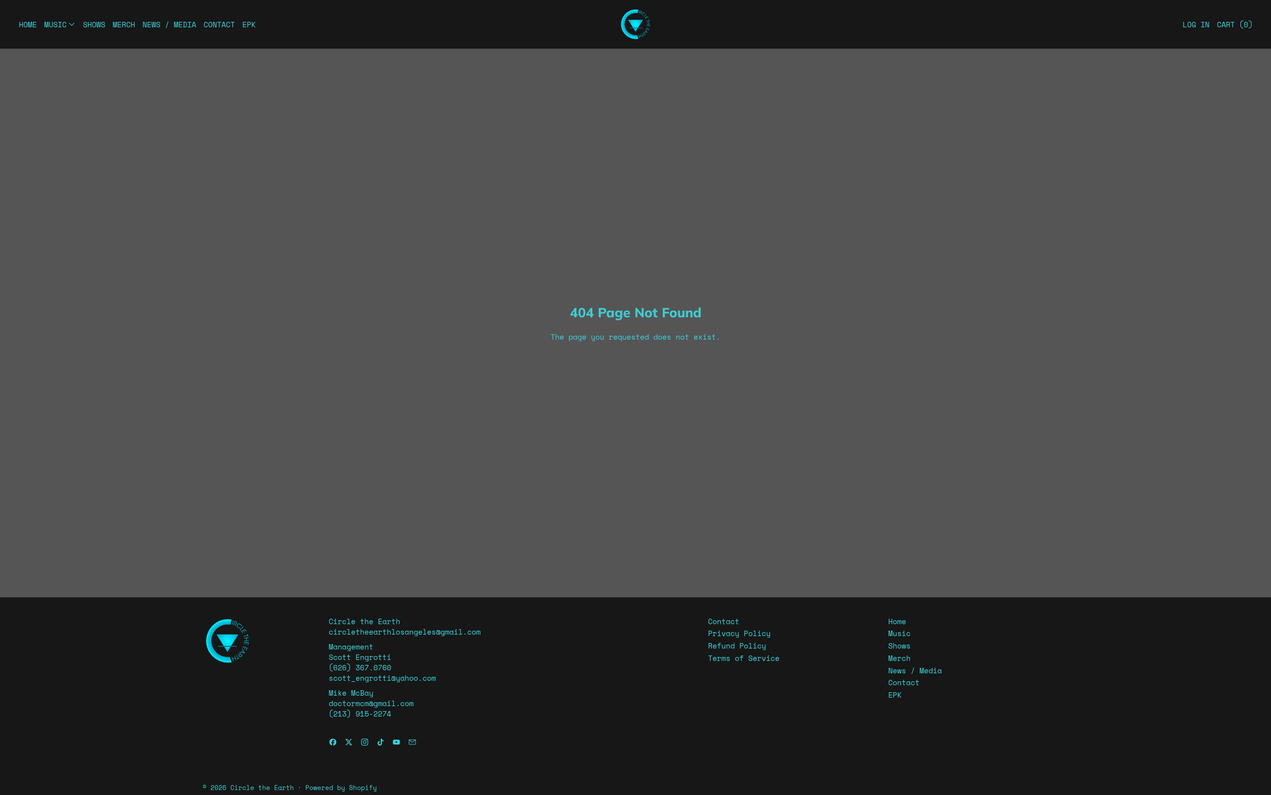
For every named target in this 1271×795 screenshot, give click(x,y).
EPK (249, 24)
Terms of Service (743, 657)
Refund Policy (737, 645)
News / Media (169, 24)
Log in (1196, 24)
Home (28, 24)
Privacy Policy (739, 633)
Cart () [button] (1235, 24)
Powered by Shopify (341, 788)
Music (899, 633)
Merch (124, 24)
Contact (219, 24)
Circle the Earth (262, 788)
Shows (94, 24)
